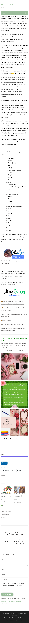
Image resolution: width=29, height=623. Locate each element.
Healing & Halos (9, 4)
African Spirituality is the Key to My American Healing (6, 513)
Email (3, 454)
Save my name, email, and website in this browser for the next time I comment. (13, 584)
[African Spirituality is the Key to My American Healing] (6, 508)
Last (16, 451)
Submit (4, 463)
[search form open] (25, 13)
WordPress (20, 620)
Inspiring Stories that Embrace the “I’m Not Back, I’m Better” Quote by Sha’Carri (6, 496)
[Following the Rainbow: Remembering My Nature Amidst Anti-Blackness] (19, 489)
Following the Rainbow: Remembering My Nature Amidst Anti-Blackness (19, 496)
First (2, 451)
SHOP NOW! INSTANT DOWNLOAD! (12, 350)
